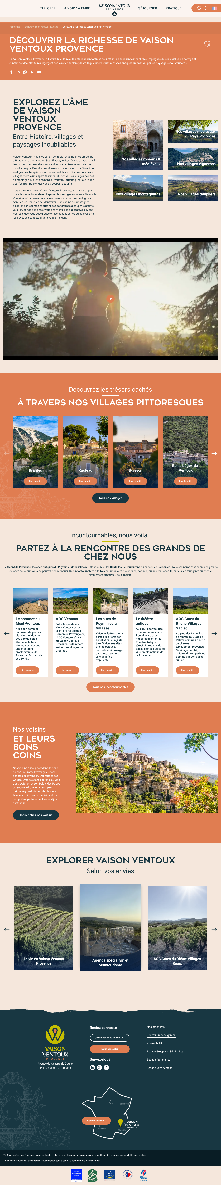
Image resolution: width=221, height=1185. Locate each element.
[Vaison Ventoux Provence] (114, 10)
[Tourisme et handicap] (109, 1175)
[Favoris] (199, 8)
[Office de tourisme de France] (143, 1175)
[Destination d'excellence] (128, 1175)
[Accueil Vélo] (92, 1175)
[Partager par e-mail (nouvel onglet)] (39, 72)
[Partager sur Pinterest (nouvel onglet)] (32, 72)
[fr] (214, 8)
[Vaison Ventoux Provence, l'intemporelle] (110, 299)
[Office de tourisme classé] (76, 1175)
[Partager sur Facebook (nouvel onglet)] (11, 72)
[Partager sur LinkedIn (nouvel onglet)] (18, 72)
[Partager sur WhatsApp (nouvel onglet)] (25, 72)
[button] (205, 8)
